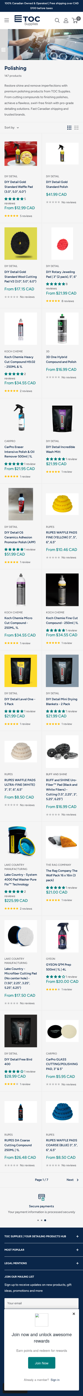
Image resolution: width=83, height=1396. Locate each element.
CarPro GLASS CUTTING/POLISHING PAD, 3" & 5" (62, 1064)
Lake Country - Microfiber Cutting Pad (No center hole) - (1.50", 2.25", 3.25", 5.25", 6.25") (20, 978)
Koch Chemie (13, 351)
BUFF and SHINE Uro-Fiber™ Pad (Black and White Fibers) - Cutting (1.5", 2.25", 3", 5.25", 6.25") (61, 789)
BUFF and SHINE (56, 774)
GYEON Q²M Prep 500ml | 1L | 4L (58, 967)
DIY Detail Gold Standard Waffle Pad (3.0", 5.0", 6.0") (18, 186)
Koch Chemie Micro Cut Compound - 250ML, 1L (18, 622)
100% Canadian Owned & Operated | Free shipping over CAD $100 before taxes (42, 6)
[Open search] (57, 20)
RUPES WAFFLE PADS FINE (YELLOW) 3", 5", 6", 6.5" (61, 537)
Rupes (50, 526)
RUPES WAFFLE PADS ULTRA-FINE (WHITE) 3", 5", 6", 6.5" (20, 784)
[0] (75, 20)
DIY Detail (10, 176)
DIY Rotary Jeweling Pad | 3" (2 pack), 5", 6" (61, 274)
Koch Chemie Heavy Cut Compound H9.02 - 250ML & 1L (19, 361)
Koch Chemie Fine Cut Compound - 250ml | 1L (62, 620)
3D (47, 351)
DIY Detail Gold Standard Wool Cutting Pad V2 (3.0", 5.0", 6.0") (20, 276)
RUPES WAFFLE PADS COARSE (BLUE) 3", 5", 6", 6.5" (61, 1145)
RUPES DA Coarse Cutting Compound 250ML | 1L (18, 1145)
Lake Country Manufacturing (15, 867)
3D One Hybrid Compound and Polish (61, 359)
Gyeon (50, 958)
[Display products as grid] (69, 128)
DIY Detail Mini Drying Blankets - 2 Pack (61, 701)
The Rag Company (58, 864)
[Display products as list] (77, 128)
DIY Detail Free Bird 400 (18, 1062)
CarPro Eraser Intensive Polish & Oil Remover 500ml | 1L (19, 451)
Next (70, 1180)
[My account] (66, 20)
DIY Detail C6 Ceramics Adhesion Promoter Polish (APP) (19, 537)
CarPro (9, 441)
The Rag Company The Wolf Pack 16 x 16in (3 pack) (61, 875)
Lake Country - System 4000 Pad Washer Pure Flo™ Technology (20, 879)
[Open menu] (6, 20)
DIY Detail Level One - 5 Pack (19, 701)
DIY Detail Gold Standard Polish (57, 184)
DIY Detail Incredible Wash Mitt (60, 449)
